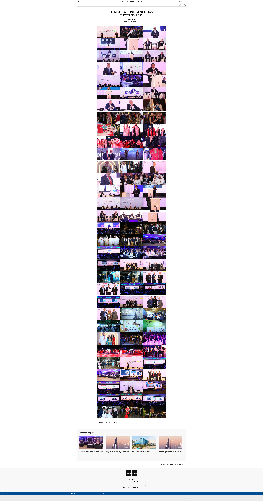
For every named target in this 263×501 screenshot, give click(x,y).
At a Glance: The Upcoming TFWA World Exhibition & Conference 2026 (101, 498)
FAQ (106, 485)
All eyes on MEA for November (141, 451)
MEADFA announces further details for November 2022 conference (170, 452)
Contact (110, 485)
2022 (115, 422)
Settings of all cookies (147, 485)
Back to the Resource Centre (173, 464)
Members (139, 1)
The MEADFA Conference (85, 4)
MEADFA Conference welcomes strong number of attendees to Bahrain (117, 452)
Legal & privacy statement (135, 485)
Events (132, 1)
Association (124, 1)
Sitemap (119, 485)
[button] (180, 5)
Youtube (137, 481)
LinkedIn (126, 481)
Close (184, 498)
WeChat (134, 481)
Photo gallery (92, 4)
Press (115, 485)
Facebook (131, 481)
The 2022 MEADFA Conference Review (91, 451)
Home (78, 4)
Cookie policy (126, 485)
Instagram (129, 481)
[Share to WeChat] (185, 5)
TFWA (79, 1)
